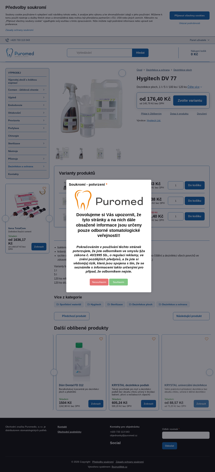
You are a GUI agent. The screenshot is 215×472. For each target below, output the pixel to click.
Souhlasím (118, 282)
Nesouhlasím (99, 282)
